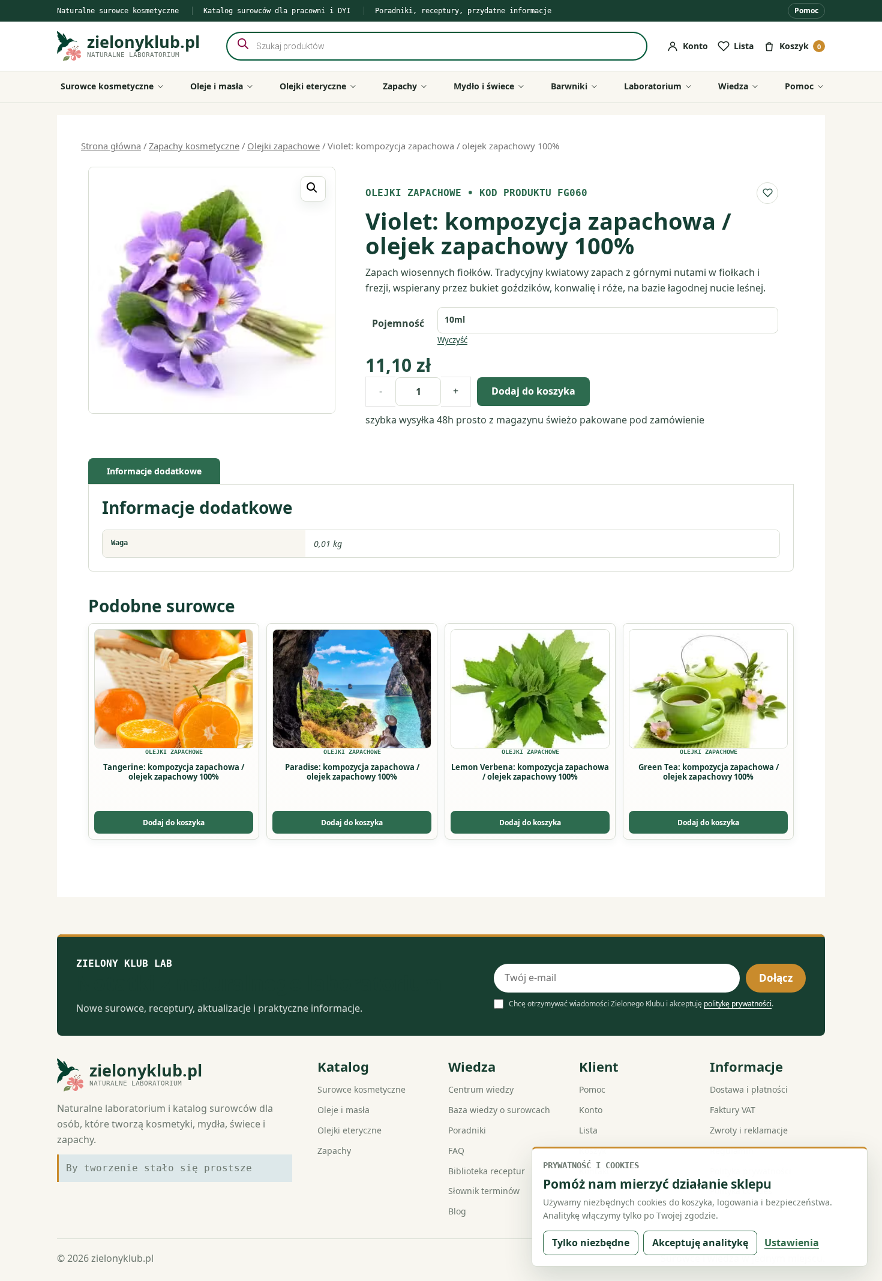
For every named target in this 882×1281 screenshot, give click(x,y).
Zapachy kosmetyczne (194, 146)
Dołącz (776, 978)
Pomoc (806, 10)
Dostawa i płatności (749, 1089)
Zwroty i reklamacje (749, 1130)
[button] (313, 189)
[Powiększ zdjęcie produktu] (211, 290)
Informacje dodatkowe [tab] (154, 471)
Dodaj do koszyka (533, 391)
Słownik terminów (484, 1190)
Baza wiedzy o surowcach (499, 1109)
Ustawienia (791, 1242)
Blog (457, 1211)
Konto (590, 1109)
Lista (588, 1130)
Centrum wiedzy (481, 1089)
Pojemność (398, 323)
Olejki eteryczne (349, 1130)
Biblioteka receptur (486, 1171)
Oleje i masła (343, 1109)
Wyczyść (452, 340)
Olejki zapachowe (283, 146)
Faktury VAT (732, 1109)
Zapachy (334, 1150)
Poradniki (467, 1130)
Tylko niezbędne (590, 1242)
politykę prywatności (738, 1004)
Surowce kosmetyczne (361, 1089)
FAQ (456, 1150)
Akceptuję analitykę (700, 1242)
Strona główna (111, 146)
